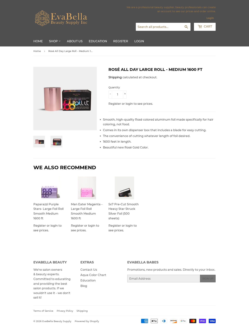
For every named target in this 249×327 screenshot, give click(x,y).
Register (120, 41)
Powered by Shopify (87, 321)
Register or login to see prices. (48, 217)
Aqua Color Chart (93, 275)
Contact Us (88, 269)
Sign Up (207, 278)
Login (210, 18)
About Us (75, 41)
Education (98, 41)
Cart (207, 26)
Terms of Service (43, 310)
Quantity (114, 87)
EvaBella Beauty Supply (56, 321)
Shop (54, 41)
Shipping (115, 77)
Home (38, 41)
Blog (83, 286)
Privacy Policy (65, 310)
